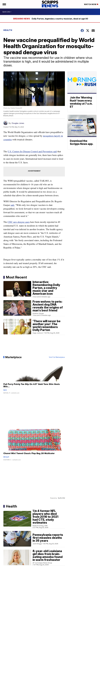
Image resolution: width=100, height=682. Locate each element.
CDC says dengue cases (19, 221)
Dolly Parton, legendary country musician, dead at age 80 (60, 18)
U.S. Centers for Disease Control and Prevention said (32, 151)
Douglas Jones (18, 123)
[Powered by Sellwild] (61, 498)
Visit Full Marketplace (57, 357)
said (12, 204)
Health (7, 30)
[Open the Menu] (4, 4)
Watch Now (90, 4)
